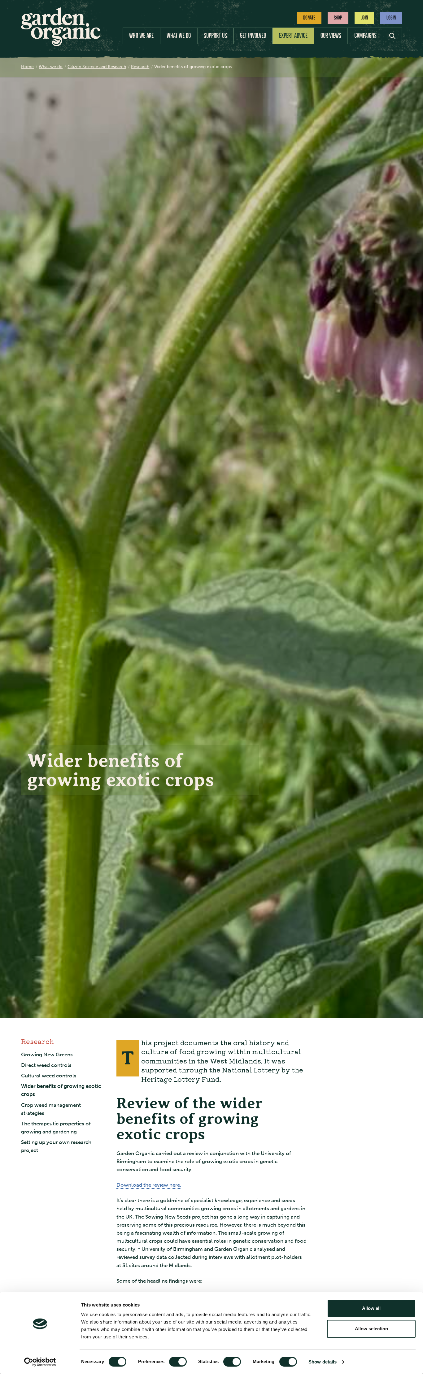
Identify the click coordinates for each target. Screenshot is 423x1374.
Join (364, 17)
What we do (179, 35)
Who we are (141, 35)
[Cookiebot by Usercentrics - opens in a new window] (40, 1362)
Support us (215, 35)
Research (37, 1041)
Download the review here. (148, 1185)
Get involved (253, 35)
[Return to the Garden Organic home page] (60, 44)
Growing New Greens (47, 1054)
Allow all (371, 1308)
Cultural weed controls (48, 1075)
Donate (309, 17)
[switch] (178, 1362)
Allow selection (371, 1328)
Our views (331, 35)
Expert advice (293, 35)
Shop (338, 17)
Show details (322, 1361)
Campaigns (365, 35)
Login (391, 17)
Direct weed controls (46, 1065)
